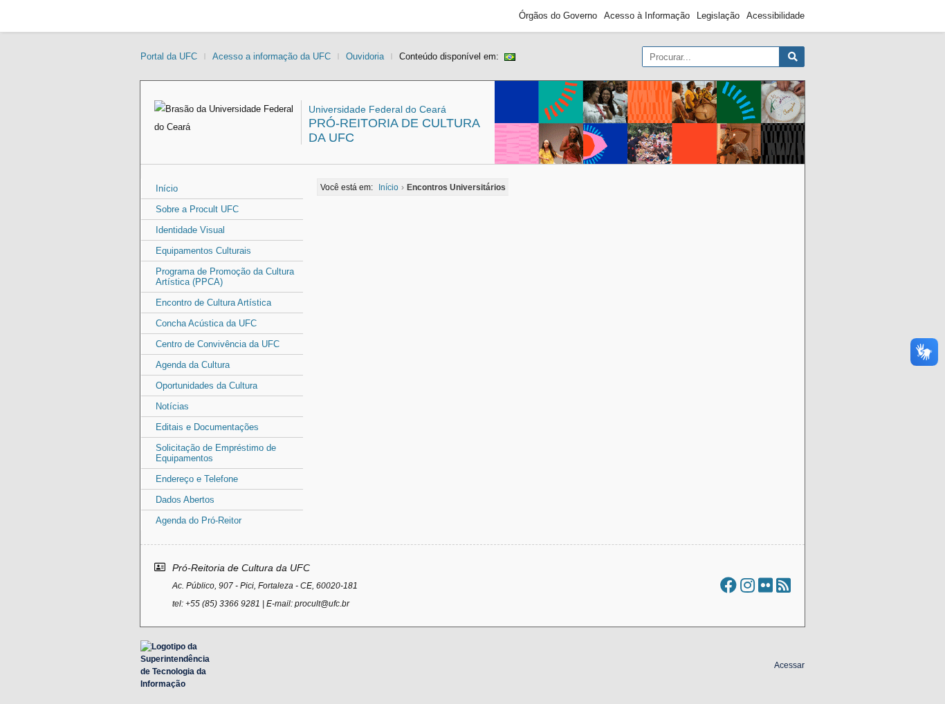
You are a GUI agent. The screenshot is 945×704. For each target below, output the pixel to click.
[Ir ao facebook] (728, 585)
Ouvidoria (365, 56)
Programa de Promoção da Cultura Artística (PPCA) (225, 276)
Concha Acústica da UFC (206, 323)
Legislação (718, 15)
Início (167, 188)
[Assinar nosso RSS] (783, 585)
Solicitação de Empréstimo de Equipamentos (216, 453)
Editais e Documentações (207, 427)
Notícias (172, 406)
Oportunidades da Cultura (206, 385)
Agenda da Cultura (193, 365)
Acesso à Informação (647, 15)
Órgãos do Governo (558, 15)
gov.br (165, 16)
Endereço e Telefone (197, 479)
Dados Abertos (185, 499)
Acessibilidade (775, 15)
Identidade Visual (190, 230)
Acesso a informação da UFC (271, 56)
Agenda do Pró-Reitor (198, 520)
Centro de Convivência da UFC (217, 344)
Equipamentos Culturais (203, 251)
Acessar (789, 665)
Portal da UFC (168, 56)
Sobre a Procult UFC (197, 209)
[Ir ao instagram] (747, 585)
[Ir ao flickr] (765, 585)
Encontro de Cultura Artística (213, 302)
